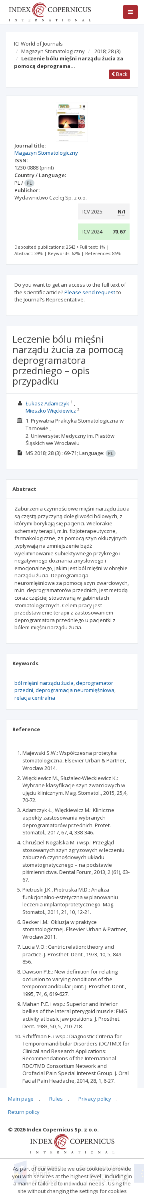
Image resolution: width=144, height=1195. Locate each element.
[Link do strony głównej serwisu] (49, 11)
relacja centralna (34, 697)
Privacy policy (94, 1098)
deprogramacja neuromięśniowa (75, 690)
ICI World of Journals (38, 43)
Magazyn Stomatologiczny (53, 51)
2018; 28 (107, 51)
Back (121, 74)
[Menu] (130, 12)
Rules (56, 1098)
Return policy (24, 1111)
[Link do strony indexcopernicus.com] (72, 1143)
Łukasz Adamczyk (47, 403)
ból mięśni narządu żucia (44, 682)
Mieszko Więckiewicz (51, 410)
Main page (21, 1098)
